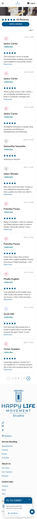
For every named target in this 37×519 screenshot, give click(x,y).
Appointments (7, 446)
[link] (18, 403)
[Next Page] (28, 378)
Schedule (5, 458)
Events (4, 454)
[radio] (3, 19)
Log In (32, 3)
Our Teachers (7, 472)
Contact (5, 486)
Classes (5, 450)
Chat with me (14, 513)
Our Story (5, 468)
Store (4, 490)
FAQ (3, 494)
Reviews (5, 476)
